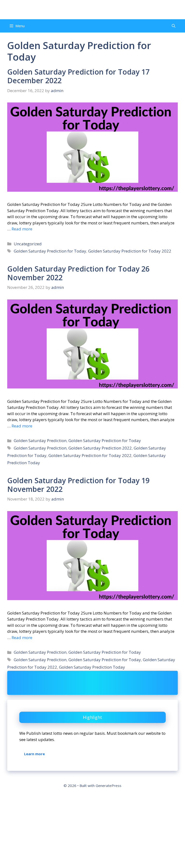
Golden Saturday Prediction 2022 (100, 448)
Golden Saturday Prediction (40, 440)
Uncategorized (28, 244)
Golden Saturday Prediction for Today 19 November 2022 (78, 484)
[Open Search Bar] (173, 25)
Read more (22, 229)
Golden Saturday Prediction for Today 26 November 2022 (78, 273)
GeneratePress (108, 785)
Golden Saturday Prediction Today (92, 667)
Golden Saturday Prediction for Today (50, 251)
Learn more (34, 753)
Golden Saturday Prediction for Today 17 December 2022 (78, 76)
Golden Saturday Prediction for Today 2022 (129, 251)
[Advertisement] (92, 827)
